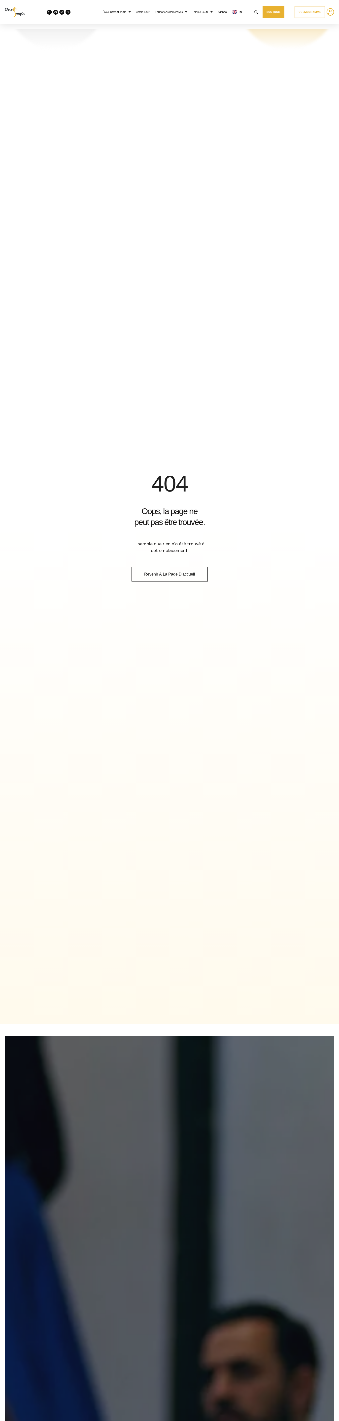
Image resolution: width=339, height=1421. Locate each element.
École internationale (114, 11)
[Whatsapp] (68, 12)
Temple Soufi (200, 11)
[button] (116, 12)
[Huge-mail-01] (49, 12)
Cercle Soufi (143, 11)
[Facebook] (55, 12)
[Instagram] (61, 12)
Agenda (222, 11)
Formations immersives (169, 11)
